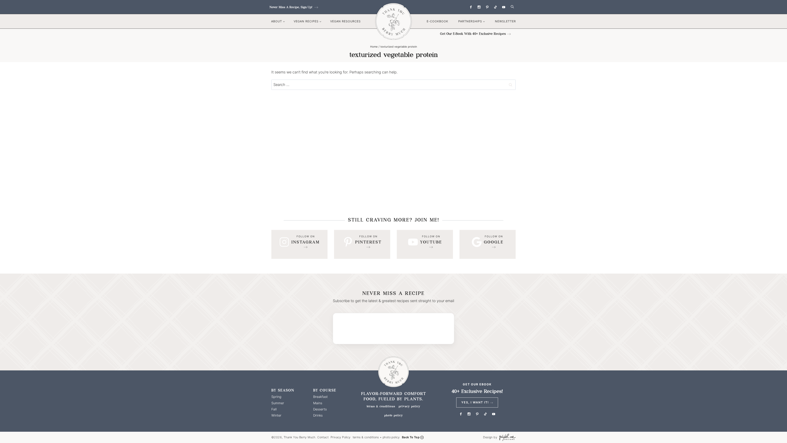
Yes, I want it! (475, 402)
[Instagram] (479, 6)
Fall (274, 409)
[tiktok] (495, 6)
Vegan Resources (345, 21)
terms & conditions (381, 406)
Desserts (320, 409)
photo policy (393, 415)
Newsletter (505, 21)
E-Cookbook (437, 21)
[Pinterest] (487, 6)
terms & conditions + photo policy (376, 437)
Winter (276, 415)
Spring (276, 397)
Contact (323, 437)
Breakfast (320, 397)
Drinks (318, 415)
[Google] (487, 244)
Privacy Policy (341, 437)
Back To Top (411, 437)
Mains (317, 403)
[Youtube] (503, 6)
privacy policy (409, 406)
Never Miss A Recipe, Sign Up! (291, 7)
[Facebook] (471, 6)
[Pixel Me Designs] (506, 437)
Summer (277, 403)
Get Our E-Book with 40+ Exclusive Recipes (473, 34)
